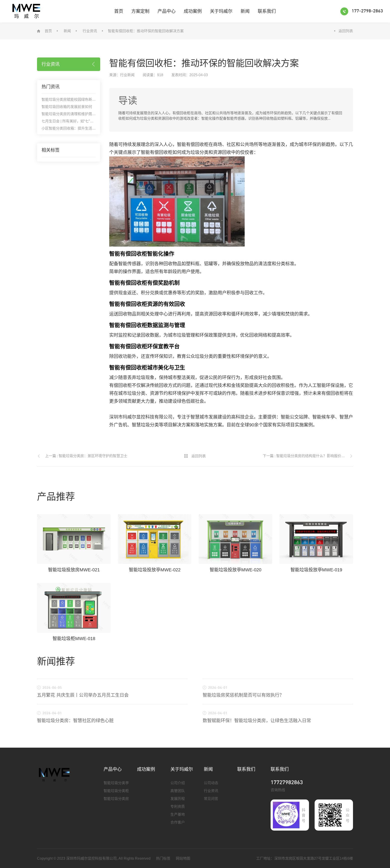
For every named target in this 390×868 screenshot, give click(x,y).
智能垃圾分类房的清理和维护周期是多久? (75, 114)
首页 (118, 11)
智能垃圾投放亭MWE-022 (155, 569)
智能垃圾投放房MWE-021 (74, 569)
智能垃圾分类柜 (116, 791)
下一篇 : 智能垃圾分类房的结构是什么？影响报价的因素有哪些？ (308, 456)
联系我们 (267, 11)
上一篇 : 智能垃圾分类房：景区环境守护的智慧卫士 (86, 456)
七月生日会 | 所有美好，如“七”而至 (69, 121)
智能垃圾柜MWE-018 (74, 638)
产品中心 (167, 11)
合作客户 (177, 822)
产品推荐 (56, 496)
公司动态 (211, 783)
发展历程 (177, 799)
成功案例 (193, 11)
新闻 (245, 11)
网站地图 (183, 858)
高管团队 (177, 791)
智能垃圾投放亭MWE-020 (235, 569)
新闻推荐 (56, 661)
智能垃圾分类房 (116, 799)
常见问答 (211, 799)
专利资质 (177, 806)
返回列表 (346, 31)
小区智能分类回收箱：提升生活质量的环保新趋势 (81, 128)
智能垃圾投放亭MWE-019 (316, 569)
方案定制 (140, 11)
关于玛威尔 (221, 11)
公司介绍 (177, 783)
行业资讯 (90, 31)
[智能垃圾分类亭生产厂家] (54, 774)
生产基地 (177, 814)
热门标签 (163, 858)
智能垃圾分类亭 (116, 783)
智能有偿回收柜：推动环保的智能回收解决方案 (146, 31)
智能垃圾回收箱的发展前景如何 (67, 107)
